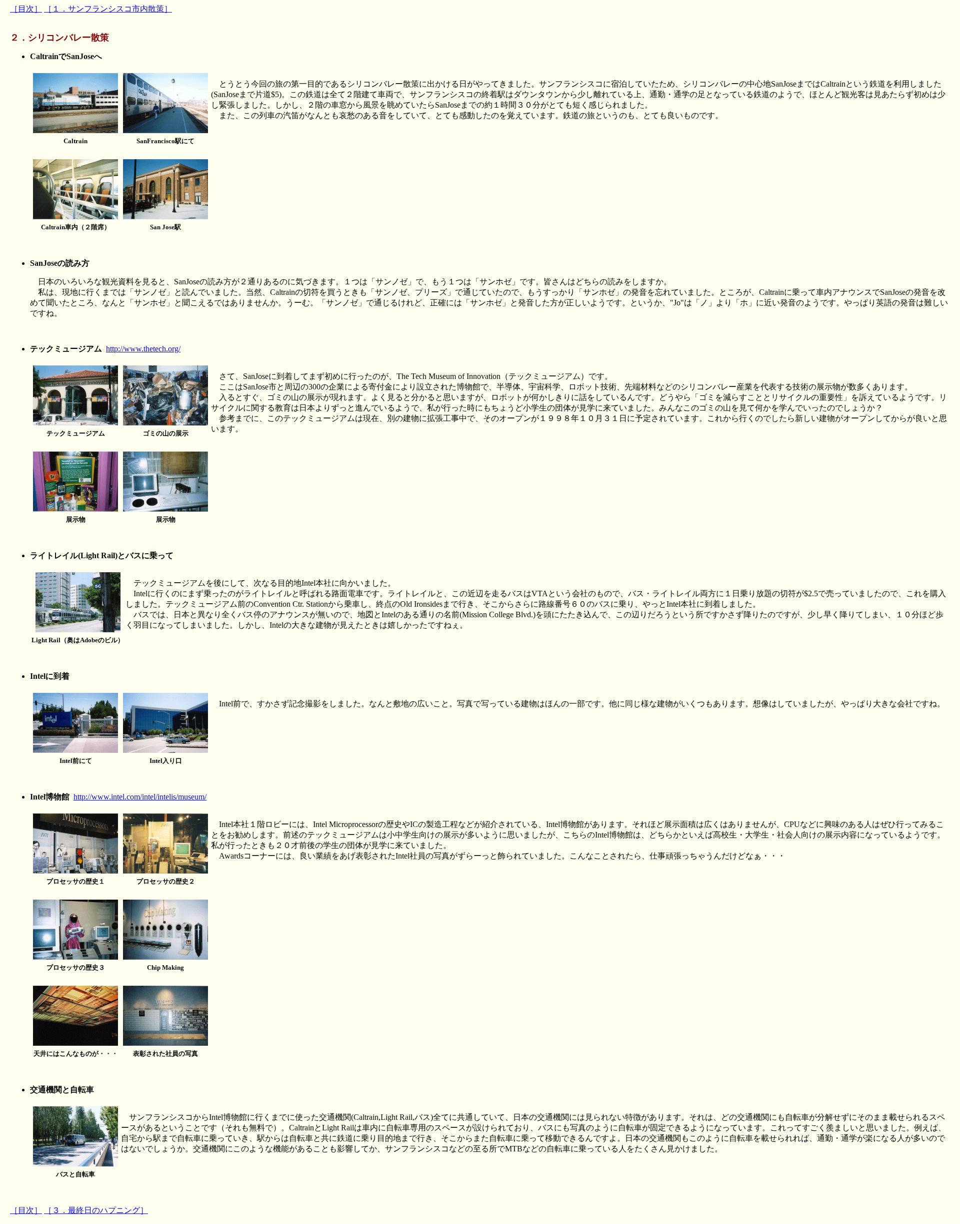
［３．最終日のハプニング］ (96, 1210)
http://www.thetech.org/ (143, 348)
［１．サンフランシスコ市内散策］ (108, 9)
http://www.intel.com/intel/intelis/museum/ (140, 796)
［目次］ (26, 9)
